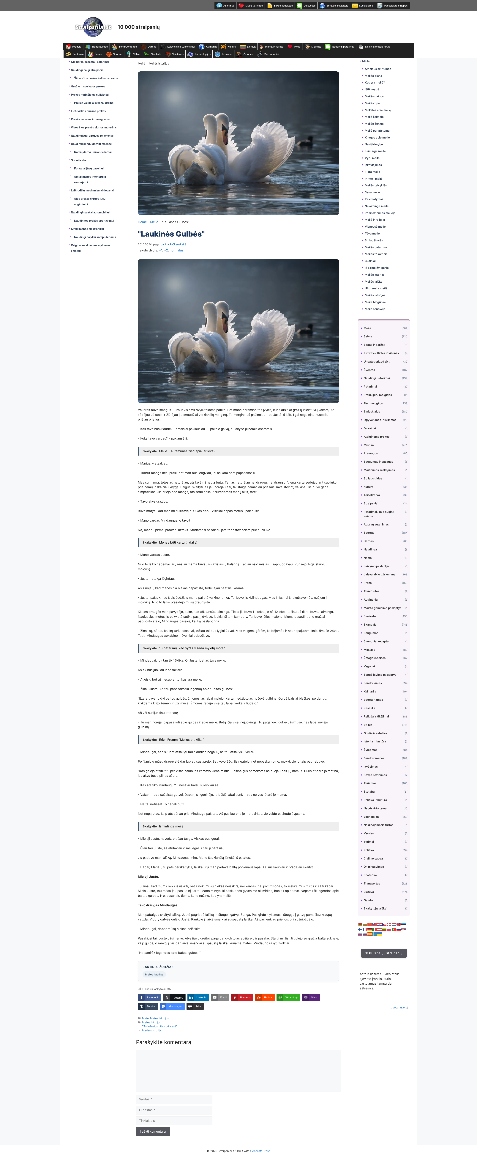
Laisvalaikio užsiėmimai (181, 46)
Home (142, 222)
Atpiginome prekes (376, 436)
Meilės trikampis (376, 254)
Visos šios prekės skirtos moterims (94, 127)
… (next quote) (399, 1007)
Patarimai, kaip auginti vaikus (379, 514)
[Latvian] (379, 929)
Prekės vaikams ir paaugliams (90, 119)
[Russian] (399, 929)
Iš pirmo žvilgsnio (377, 268)
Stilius (136, 54)
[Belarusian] (360, 924)
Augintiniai (371, 599)
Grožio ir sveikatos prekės (88, 86)
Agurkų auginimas (376, 524)
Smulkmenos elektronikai (87, 228)
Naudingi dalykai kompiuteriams (95, 237)
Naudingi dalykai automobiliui (90, 212)
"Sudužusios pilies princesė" (159, 1026)
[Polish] (389, 929)
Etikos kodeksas (283, 5)
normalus (177, 250)
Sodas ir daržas (374, 345)
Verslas (369, 833)
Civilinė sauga (373, 858)
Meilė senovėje (375, 309)
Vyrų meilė (372, 158)
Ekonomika (371, 816)
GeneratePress (260, 1151)
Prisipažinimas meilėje (380, 213)
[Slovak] (360, 934)
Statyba (369, 791)
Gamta (368, 900)
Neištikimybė (374, 144)
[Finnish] (360, 929)
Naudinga (370, 549)
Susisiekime (366, 5)
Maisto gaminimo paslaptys (382, 608)
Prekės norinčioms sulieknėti (90, 94)
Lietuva (251, 46)
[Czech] (384, 924)
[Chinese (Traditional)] (374, 924)
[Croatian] (379, 924)
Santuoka (78, 54)
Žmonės (248, 54)
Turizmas (227, 54)
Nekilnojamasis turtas (377, 46)
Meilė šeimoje (374, 117)
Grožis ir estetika (375, 733)
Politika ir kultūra (375, 800)
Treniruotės (371, 591)
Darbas (152, 46)
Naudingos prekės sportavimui (94, 220)
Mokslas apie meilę (378, 110)
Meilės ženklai (374, 123)
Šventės (369, 370)
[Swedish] (374, 934)
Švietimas (178, 54)
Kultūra (232, 46)
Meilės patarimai (376, 247)
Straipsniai (371, 503)
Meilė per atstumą (377, 130)
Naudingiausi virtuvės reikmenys (92, 135)
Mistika (369, 445)
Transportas (372, 883)
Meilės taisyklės (376, 185)
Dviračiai (370, 428)
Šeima (98, 54)
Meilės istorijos (159, 63)
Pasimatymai (374, 199)
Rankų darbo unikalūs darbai (93, 152)
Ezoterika (370, 875)
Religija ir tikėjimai (376, 716)
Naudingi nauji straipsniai (87, 70)
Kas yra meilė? (375, 82)
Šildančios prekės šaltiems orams (96, 78)
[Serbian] (403, 929)
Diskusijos (309, 5)
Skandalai (370, 624)
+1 (160, 250)
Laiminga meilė (375, 151)
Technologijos (203, 54)
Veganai (369, 666)
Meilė (297, 46)
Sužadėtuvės (374, 240)
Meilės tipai (372, 103)
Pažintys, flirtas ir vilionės (381, 353)
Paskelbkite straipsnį (396, 5)
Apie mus (228, 5)
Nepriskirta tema (375, 808)
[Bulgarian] (365, 924)
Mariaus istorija (151, 1030)
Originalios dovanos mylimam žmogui (90, 248)
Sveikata (156, 54)
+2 (166, 250)
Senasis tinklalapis (337, 5)
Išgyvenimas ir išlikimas (380, 420)
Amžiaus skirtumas (378, 69)
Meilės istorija (374, 274)
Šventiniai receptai (376, 641)
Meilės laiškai (374, 281)
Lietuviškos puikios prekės (88, 111)
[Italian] (374, 929)
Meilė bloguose (375, 302)
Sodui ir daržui (80, 160)
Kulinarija (211, 46)
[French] (365, 929)
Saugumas (371, 633)
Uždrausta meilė (376, 288)
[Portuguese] (394, 929)
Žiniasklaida (372, 411)
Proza (368, 583)
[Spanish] (369, 934)
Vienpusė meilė (375, 226)
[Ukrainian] (379, 934)
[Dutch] (394, 924)
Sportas (117, 54)
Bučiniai (370, 261)
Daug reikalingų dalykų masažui (91, 143)
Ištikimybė (372, 89)
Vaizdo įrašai (271, 54)
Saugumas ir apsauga (378, 461)
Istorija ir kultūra (375, 741)
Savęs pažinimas (375, 775)
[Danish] (389, 924)
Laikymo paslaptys (376, 566)
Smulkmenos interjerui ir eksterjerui (90, 179)
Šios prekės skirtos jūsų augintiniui (89, 201)
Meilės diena (373, 76)
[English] (399, 924)
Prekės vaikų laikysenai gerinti (93, 102)
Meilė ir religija (375, 219)
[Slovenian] (365, 934)
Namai (368, 558)
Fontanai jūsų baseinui (89, 168)
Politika (369, 850)
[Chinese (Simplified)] (369, 924)
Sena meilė (372, 192)
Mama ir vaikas (274, 46)
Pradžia (76, 46)
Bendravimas (100, 46)
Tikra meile (372, 172)
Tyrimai (369, 841)
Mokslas (316, 46)
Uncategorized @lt (377, 361)
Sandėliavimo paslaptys (380, 674)
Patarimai (370, 386)
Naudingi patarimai (343, 46)
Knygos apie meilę (377, 137)
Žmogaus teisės (375, 658)
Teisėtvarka (372, 495)
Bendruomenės (128, 46)
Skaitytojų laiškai (375, 908)
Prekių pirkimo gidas (378, 395)
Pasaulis (369, 708)
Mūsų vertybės (254, 5)
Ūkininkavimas (374, 866)
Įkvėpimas (371, 766)
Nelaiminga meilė (376, 206)
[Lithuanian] (384, 929)
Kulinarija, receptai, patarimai (90, 61)
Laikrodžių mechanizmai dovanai (92, 190)
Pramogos (371, 453)
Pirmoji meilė (374, 178)
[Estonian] (403, 924)
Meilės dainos (374, 96)
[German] (369, 929)
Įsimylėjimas (373, 165)
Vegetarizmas (373, 699)
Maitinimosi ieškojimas (379, 470)
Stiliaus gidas (373, 478)
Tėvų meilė (372, 233)
